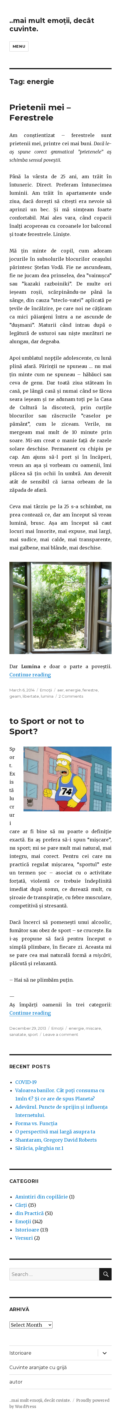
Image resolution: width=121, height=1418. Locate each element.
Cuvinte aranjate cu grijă (38, 1367)
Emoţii (46, 690)
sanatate (17, 1034)
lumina (47, 696)
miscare (93, 1028)
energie (73, 690)
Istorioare (27, 1230)
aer (60, 690)
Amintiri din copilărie (41, 1197)
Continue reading (30, 675)
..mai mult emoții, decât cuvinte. (40, 1400)
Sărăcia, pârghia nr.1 (39, 1148)
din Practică (29, 1213)
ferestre (90, 690)
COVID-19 (26, 1082)
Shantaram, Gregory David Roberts (56, 1140)
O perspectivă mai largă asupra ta (55, 1132)
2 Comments (71, 696)
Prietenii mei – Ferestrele (40, 112)
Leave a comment (60, 1034)
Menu (19, 46)
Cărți (21, 1205)
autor (16, 1382)
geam (15, 696)
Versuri (24, 1238)
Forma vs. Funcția (36, 1123)
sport (33, 1034)
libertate (31, 696)
